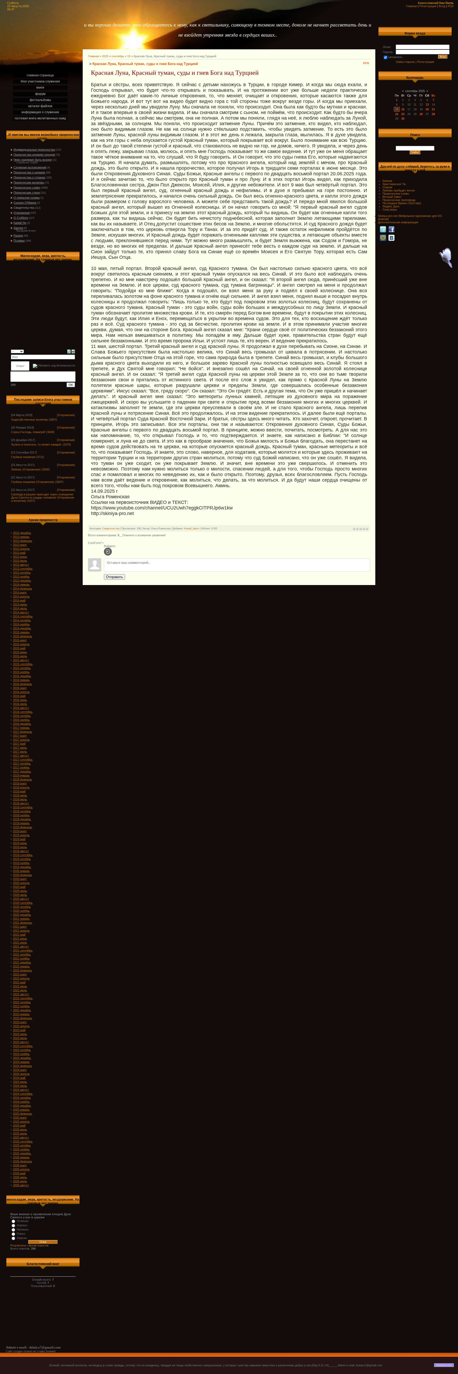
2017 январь (21, 727)
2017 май (19, 743)
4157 (31, 500)
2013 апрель (21, 548)
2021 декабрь (22, 962)
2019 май (19, 839)
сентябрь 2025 (415, 91)
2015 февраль (22, 636)
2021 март (20, 926)
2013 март (20, 544)
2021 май (19, 934)
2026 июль (20, 1181)
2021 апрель (21, 930)
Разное (18, 235)
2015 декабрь (22, 676)
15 (128, 56)
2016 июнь (20, 699)
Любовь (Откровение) (26, 469)
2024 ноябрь (21, 1101)
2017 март (20, 735)
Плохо (21, 1233)
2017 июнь (20, 747)
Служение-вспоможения (30, 167)
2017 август (21, 755)
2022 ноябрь (21, 1006)
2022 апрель (21, 978)
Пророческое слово (27, 187)
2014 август (21, 612)
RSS (450, 6)
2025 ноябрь (21, 1149)
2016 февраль (22, 684)
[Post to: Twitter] (383, 229)
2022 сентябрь (23, 998)
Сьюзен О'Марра (25, 202)
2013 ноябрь (21, 576)
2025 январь (21, 1109)
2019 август (21, 851)
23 (402, 114)
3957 (53, 419)
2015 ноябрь (21, 672)
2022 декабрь (22, 1010)
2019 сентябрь (23, 855)
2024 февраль (22, 1065)
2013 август (21, 564)
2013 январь (21, 536)
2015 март (20, 640)
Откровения (22, 212)
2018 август (21, 803)
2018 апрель (21, 787)
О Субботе (21, 217)
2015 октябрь (22, 668)
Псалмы (19, 240)
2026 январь (21, 1157)
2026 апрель (21, 1169)
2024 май (19, 1077)
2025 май (19, 1125)
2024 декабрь (22, 1105)
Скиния (387, 187)
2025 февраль (22, 1113)
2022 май (19, 982)
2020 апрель (21, 882)
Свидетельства (24, 207)
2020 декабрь (22, 914)
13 (427, 104)
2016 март (20, 688)
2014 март (20, 592)
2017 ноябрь (21, 767)
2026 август (21, 1185)
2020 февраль (22, 874)
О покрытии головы (27, 197)
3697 (59, 481)
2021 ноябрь (21, 958)
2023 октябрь (22, 1050)
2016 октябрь (22, 715)
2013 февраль (22, 540)
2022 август (21, 994)
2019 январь (21, 823)
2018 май (19, 791)
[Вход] (108, 552)
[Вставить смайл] (73, 351)
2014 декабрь (22, 628)
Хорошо (22, 1225)
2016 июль (20, 703)
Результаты (18, 1245)
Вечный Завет (392, 196)
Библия (387, 180)
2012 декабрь (22, 532)
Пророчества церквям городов (34, 154)
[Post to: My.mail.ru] (383, 237)
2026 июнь (20, 1177)
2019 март (20, 831)
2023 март (20, 1022)
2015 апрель (21, 644)
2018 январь (21, 775)
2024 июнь (20, 1081)
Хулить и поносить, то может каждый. (36, 444)
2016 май (19, 695)
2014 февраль (22, 588)
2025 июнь (20, 1129)
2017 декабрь (22, 771)
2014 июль (20, 608)
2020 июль (20, 894)
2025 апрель (21, 1121)
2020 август (21, 898)
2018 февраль (22, 779)
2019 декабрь (22, 867)
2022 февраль (22, 970)
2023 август (21, 1042)
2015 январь (21, 632)
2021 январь (21, 918)
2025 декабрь (22, 1153)
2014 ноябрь (21, 624)
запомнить (395, 57)
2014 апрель (21, 596)
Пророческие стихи (27, 192)
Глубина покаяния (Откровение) (32, 481)
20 (427, 109)
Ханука (18, 227)
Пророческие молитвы (29, 182)
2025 (105, 56)
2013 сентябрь (23, 568)
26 (421, 114)
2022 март (20, 974)
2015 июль (20, 656)
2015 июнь (20, 652)
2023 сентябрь (23, 1046)
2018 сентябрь (23, 807)
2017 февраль (22, 731)
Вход (442, 6)
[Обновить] (69, 351)
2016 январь (21, 680)
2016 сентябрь (23, 711)
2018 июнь (20, 795)
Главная (411, 6)
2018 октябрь (22, 811)
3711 (40, 457)
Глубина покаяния (23, 457)
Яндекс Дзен (390, 206)
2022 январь (21, 966)
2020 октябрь (22, 906)
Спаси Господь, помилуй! (28, 432)
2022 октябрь (22, 1002)
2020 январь (21, 871)
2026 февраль (22, 1161)
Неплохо (22, 1229)
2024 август (21, 1089)
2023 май (19, 1030)
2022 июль (20, 990)
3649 (50, 432)
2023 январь (21, 1014)
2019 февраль (22, 827)
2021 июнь (20, 938)
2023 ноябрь (21, 1053)
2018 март (20, 783)
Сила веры (389, 209)
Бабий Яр (20, 222)
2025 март (20, 1117)
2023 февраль (22, 1018)
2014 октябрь (22, 620)
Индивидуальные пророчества (34, 149)
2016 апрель (21, 691)
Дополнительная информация (398, 222)
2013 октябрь (22, 572)
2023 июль (20, 1038)
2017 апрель (21, 739)
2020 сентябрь (23, 902)
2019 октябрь (22, 859)
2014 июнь (20, 604)
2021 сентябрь (23, 950)
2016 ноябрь (21, 719)
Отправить (114, 577)
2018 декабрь (22, 819)
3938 (45, 469)
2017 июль (20, 751)
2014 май (19, 600)
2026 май (19, 1173)
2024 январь (21, 1061)
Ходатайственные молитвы (29, 419)
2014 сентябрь (23, 616)
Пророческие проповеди (398, 200)
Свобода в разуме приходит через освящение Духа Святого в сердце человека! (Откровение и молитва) (42, 497)
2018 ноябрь (21, 815)
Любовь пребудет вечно (398, 190)
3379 (67, 444)
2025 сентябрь (23, 1141)
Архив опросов (38, 1245)
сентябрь (118, 56)
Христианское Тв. (394, 184)
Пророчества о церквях (29, 172)
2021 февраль (22, 922)
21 (433, 109)
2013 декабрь (22, 580)
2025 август (21, 1137)
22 (396, 114)
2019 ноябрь (21, 863)
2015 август (21, 660)
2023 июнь (20, 1034)
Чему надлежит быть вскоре (33, 159)
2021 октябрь (22, 954)
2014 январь (21, 584)
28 (433, 114)
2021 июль (20, 942)
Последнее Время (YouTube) (401, 203)
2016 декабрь (22, 723)
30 (402, 118)
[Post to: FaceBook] (391, 229)
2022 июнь (20, 986)
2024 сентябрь (23, 1093)
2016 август (21, 707)
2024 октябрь (22, 1097)
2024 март (20, 1069)
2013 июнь (20, 556)
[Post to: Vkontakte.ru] (391, 237)
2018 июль (20, 799)
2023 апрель (21, 1026)
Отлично (22, 1221)
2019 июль (20, 847)
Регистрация (427, 6)
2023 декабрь (22, 1057)
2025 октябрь (22, 1145)
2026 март (20, 1165)
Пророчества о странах (29, 177)
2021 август (21, 946)
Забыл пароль (405, 61)
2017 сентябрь (23, 759)
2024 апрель (21, 1073)
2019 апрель (21, 835)
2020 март (20, 878)
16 (402, 109)
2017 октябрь (22, 763)
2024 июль (20, 1085)
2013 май (19, 552)
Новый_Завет (191, 528)
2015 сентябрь (23, 664)
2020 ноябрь (21, 910)
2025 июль (20, 1133)
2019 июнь (20, 843)
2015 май (19, 648)
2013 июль (20, 560)
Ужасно (22, 1238)
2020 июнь (20, 890)
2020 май (19, 886)
